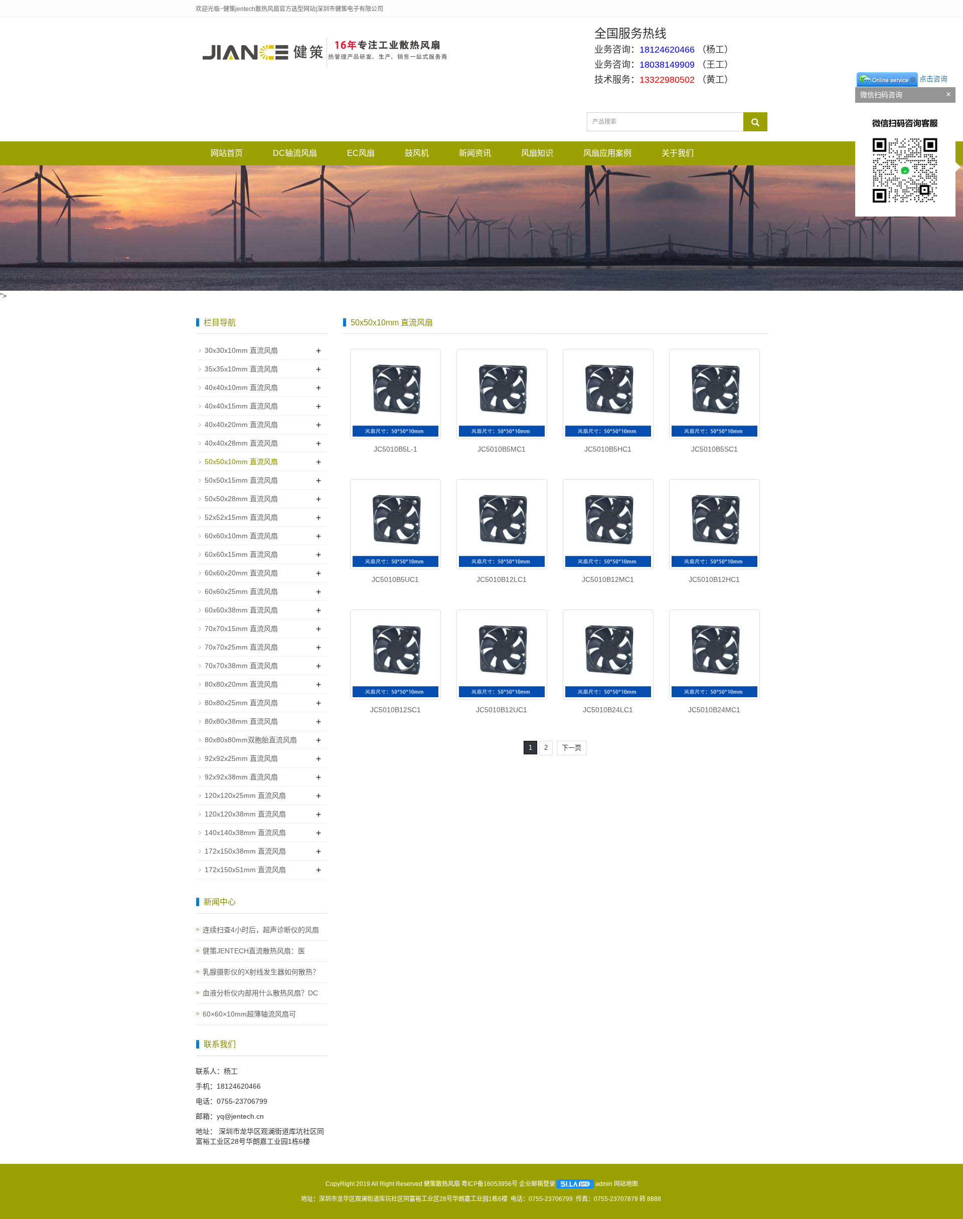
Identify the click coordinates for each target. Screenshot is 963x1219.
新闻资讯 (475, 153)
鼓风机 (417, 153)
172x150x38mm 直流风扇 (245, 851)
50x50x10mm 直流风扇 (241, 462)
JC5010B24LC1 (608, 710)
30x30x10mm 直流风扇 (241, 350)
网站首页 (227, 153)
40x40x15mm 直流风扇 (241, 406)
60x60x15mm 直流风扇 (241, 554)
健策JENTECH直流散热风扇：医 (254, 951)
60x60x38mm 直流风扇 (241, 610)
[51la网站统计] (575, 1183)
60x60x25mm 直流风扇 (241, 591)
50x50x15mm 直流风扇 (241, 480)
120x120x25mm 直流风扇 (245, 795)
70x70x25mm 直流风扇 (241, 647)
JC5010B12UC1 (501, 710)
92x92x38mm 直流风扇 (241, 777)
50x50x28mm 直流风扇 (241, 499)
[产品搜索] (755, 121)
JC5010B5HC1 (607, 449)
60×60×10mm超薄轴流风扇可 (249, 1014)
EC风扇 (361, 153)
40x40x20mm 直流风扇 (241, 425)
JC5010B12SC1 (395, 710)
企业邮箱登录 (537, 1183)
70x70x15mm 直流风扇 (241, 629)
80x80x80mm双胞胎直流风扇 (251, 740)
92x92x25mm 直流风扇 (241, 758)
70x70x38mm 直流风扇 (241, 666)
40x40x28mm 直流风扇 (241, 443)
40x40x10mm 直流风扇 (241, 387)
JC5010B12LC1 (501, 579)
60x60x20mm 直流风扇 (241, 573)
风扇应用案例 (607, 153)
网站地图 (626, 1183)
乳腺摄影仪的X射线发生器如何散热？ (261, 972)
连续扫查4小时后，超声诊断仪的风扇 (261, 930)
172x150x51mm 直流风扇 (245, 870)
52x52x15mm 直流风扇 (241, 517)
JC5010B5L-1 (395, 449)
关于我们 (678, 153)
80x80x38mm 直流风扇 (241, 721)
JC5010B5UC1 (395, 579)
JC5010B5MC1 (501, 449)
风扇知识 (537, 153)
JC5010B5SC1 (714, 449)
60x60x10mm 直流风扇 (241, 536)
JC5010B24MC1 (714, 710)
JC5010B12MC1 (608, 579)
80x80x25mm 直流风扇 (241, 703)
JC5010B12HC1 (714, 579)
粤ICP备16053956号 (489, 1183)
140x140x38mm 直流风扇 (245, 833)
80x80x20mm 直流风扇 (241, 684)
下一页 (571, 747)
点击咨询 (933, 79)
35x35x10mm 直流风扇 (241, 369)
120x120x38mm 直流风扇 (245, 814)
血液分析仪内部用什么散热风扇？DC (260, 993)
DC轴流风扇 (295, 153)
